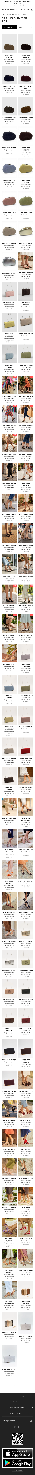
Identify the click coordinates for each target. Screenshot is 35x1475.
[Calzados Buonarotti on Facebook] (19, 1427)
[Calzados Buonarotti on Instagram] (15, 1427)
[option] (17, 3)
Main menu (17, 1401)
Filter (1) (9, 27)
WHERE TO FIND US (17, 1396)
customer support (17, 1407)
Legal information (17, 1413)
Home (3, 14)
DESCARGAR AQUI (17, 1470)
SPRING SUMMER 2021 (14, 14)
